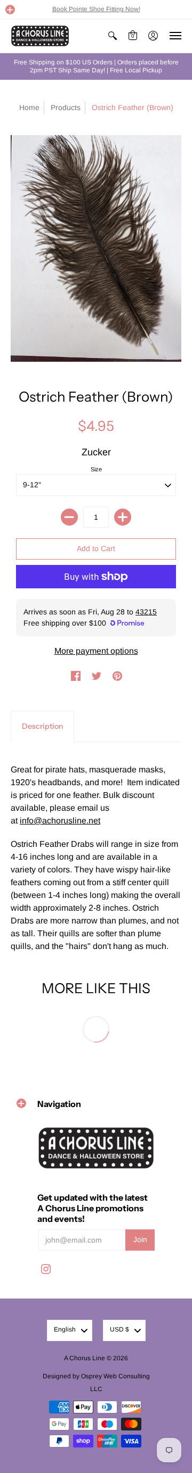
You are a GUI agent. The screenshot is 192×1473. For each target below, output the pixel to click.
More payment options (96, 650)
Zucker (96, 452)
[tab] (42, 727)
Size (96, 469)
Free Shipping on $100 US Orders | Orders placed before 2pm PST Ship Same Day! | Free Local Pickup (96, 66)
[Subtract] (69, 517)
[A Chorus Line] (40, 36)
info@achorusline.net (60, 820)
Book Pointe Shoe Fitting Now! (96, 9)
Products (66, 107)
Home (29, 107)
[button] (10, 9)
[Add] (122, 517)
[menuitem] (112, 36)
